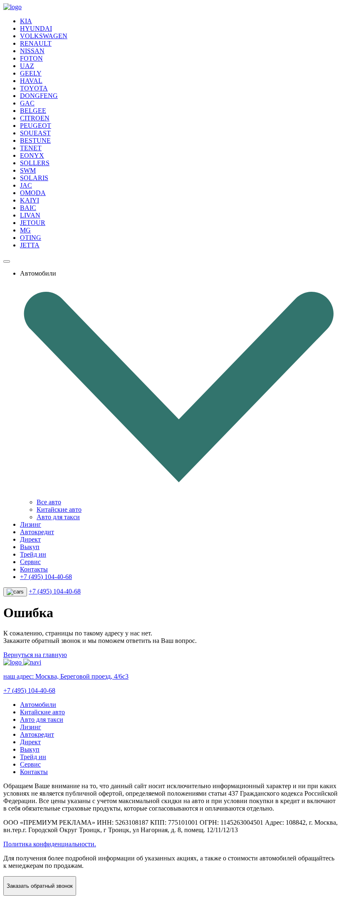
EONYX (32, 155)
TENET (31, 147)
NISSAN (32, 50)
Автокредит (37, 531)
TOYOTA (34, 88)
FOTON (31, 58)
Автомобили (38, 704)
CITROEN (34, 118)
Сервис (30, 561)
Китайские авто (59, 509)
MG (25, 230)
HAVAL (31, 80)
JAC (26, 185)
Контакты (34, 569)
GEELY (31, 73)
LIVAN (30, 215)
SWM (28, 170)
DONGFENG (39, 95)
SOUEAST (35, 133)
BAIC (28, 207)
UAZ (27, 65)
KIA (26, 20)
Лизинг (30, 524)
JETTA (30, 245)
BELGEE (33, 110)
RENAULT (36, 43)
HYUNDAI (36, 28)
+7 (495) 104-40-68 (46, 576)
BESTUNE (35, 140)
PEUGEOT (35, 125)
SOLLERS (34, 162)
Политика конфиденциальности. (49, 844)
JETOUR (32, 222)
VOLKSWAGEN (43, 35)
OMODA (33, 192)
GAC (27, 103)
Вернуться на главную (35, 654)
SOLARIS (34, 177)
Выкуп (30, 546)
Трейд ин (33, 554)
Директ (30, 539)
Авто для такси (58, 516)
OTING (30, 237)
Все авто (49, 502)
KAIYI (29, 200)
